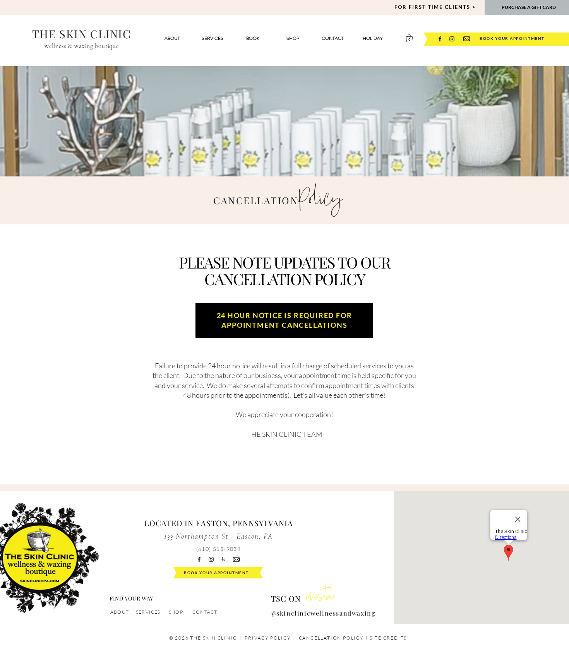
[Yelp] (223, 559)
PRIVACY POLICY (267, 638)
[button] (409, 38)
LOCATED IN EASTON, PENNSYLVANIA (218, 523)
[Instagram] (452, 39)
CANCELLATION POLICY (332, 638)
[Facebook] (440, 39)
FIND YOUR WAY (131, 598)
